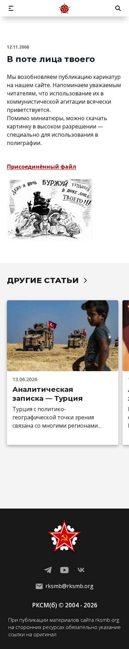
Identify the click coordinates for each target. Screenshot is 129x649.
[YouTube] (64, 570)
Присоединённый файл (41, 166)
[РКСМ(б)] (64, 8)
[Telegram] (48, 570)
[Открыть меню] (11, 8)
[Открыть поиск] (118, 8)
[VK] (81, 570)
